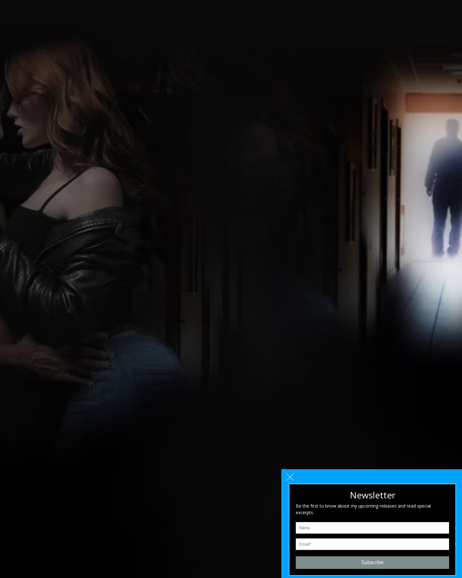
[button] (290, 477)
